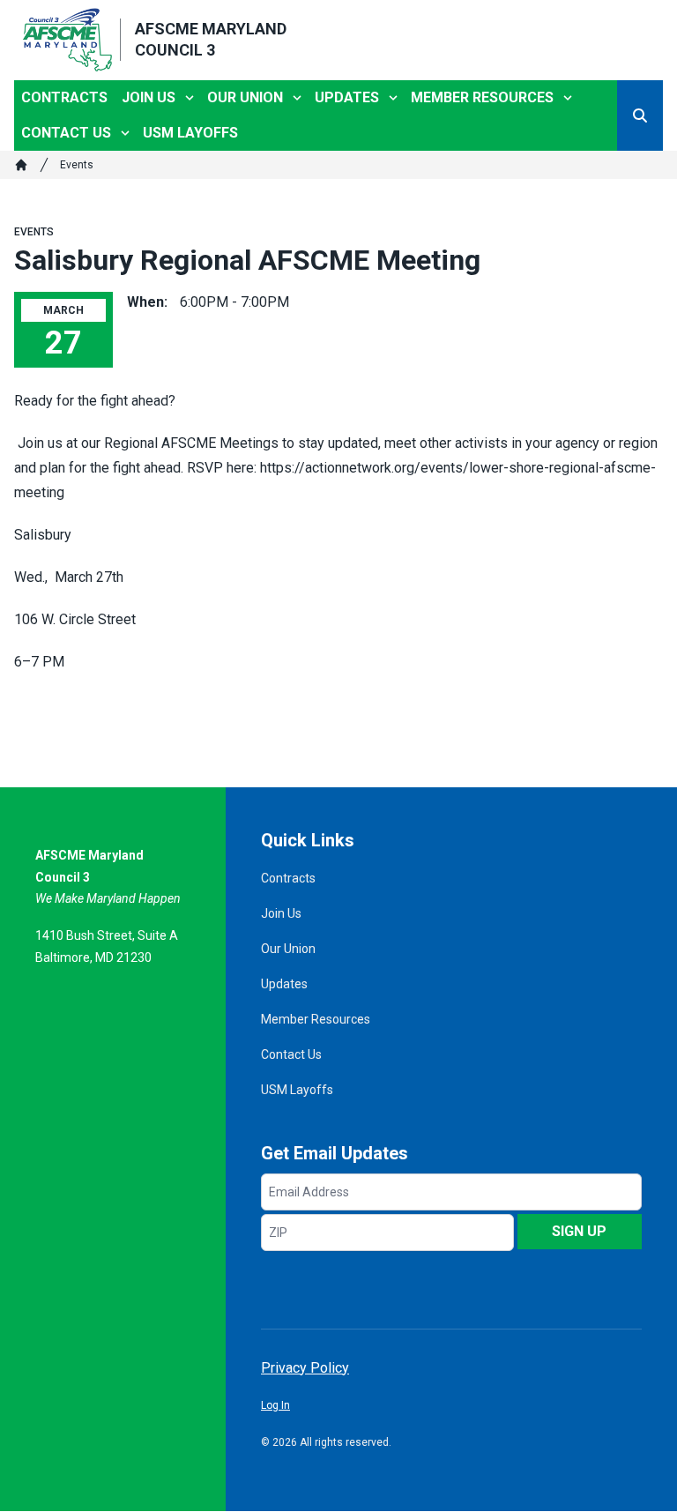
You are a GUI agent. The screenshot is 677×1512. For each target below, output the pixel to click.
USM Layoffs (190, 132)
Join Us (148, 97)
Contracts (64, 97)
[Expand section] (189, 98)
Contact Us (66, 132)
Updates (347, 97)
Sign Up (579, 1231)
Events (76, 165)
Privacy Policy (305, 1367)
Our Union (245, 97)
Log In (275, 1405)
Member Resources (482, 97)
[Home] (21, 165)
